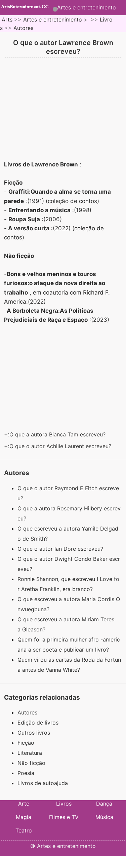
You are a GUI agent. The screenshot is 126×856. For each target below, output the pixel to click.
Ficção (25, 742)
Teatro (23, 830)
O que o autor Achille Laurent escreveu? (61, 446)
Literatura (29, 752)
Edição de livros (37, 722)
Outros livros (33, 732)
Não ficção (31, 763)
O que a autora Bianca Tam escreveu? (58, 434)
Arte (23, 803)
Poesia (25, 773)
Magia (23, 817)
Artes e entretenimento (86, 7)
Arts (7, 19)
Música (104, 817)
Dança (104, 803)
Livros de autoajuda (42, 783)
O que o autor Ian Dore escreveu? (61, 548)
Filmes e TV (64, 817)
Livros (64, 803)
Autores (23, 28)
